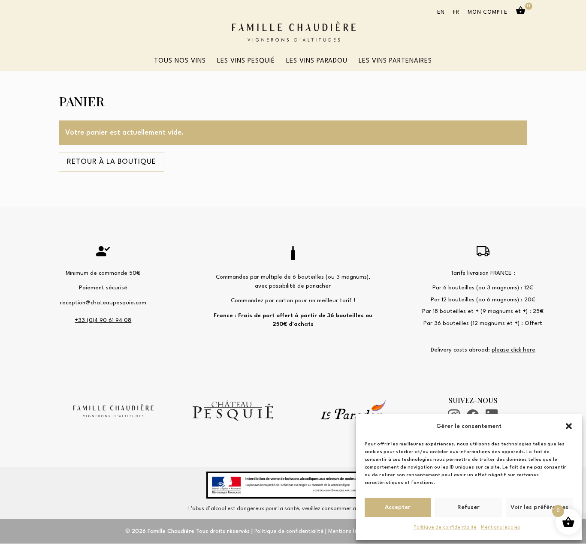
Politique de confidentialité (445, 527)
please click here (513, 350)
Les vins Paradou (316, 61)
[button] (569, 426)
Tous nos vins (180, 61)
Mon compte (487, 12)
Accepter (398, 507)
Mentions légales (500, 527)
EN (441, 12)
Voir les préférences (539, 507)
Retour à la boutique (111, 161)
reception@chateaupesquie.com (103, 303)
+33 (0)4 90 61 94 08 (103, 320)
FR (456, 12)
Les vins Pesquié (246, 61)
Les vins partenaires (395, 61)
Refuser (468, 507)
